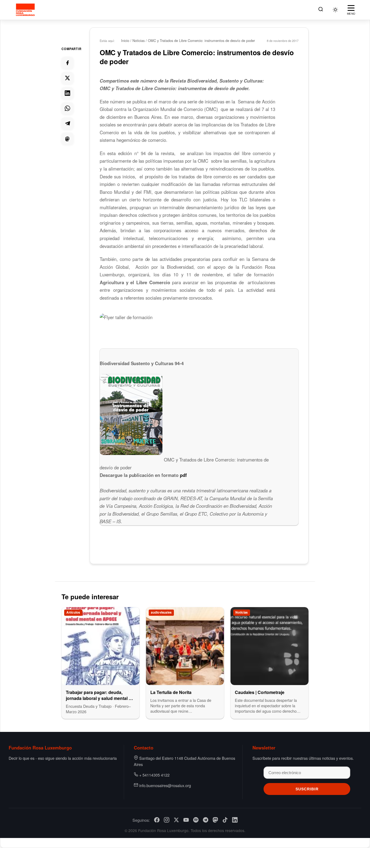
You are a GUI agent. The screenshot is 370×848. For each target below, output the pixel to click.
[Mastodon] (215, 820)
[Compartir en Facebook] (67, 63)
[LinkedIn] (235, 820)
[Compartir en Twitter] (67, 78)
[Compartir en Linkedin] (67, 93)
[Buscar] (321, 9)
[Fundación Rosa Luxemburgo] (26, 10)
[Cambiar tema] (335, 9)
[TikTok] (225, 820)
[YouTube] (186, 820)
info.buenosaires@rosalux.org (165, 785)
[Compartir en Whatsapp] (67, 108)
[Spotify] (196, 820)
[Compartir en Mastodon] (67, 139)
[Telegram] (205, 820)
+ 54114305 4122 (154, 775)
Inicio (125, 40)
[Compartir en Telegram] (67, 123)
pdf (183, 475)
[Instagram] (166, 820)
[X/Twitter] (176, 820)
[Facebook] (157, 820)
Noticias (138, 40)
